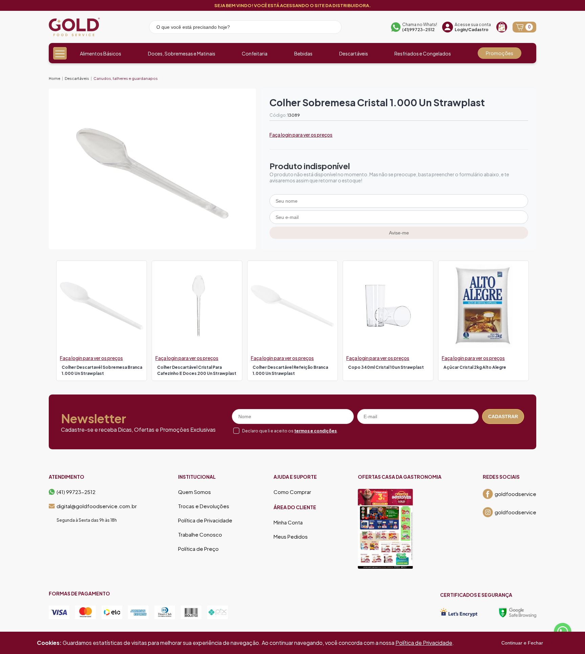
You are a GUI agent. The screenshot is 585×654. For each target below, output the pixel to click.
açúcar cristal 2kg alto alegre (474, 367)
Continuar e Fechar (522, 643)
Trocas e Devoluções (203, 506)
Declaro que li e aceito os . (290, 430)
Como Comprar (292, 492)
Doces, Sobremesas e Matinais (181, 53)
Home (54, 78)
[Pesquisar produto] (332, 28)
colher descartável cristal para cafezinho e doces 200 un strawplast (196, 370)
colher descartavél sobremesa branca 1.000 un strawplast (102, 370)
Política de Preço (198, 549)
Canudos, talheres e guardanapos (125, 78)
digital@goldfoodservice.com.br (97, 506)
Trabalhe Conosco (200, 535)
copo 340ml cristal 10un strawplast (386, 367)
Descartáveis (353, 53)
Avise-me (399, 232)
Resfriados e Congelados (422, 53)
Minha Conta (288, 522)
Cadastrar (503, 416)
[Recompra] (501, 27)
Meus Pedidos (291, 537)
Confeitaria (254, 53)
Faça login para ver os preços (300, 135)
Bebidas (303, 53)
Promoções (499, 53)
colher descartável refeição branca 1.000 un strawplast (290, 370)
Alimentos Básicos (100, 53)
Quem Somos (194, 492)
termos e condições (315, 430)
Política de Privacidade (205, 520)
